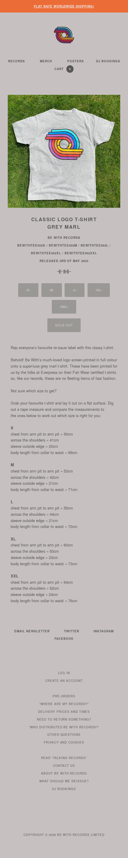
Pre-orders (64, 696)
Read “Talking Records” (64, 758)
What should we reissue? (64, 781)
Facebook (64, 638)
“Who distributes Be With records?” (64, 727)
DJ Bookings (108, 61)
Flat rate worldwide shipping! (64, 6)
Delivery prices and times (64, 712)
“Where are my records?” (64, 704)
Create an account (64, 681)
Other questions (64, 734)
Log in (64, 673)
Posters (75, 61)
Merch (46, 61)
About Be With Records (64, 773)
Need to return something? (64, 719)
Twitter (71, 631)
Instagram (103, 631)
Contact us (64, 765)
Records (16, 61)
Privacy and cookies (64, 742)
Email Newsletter (32, 631)
